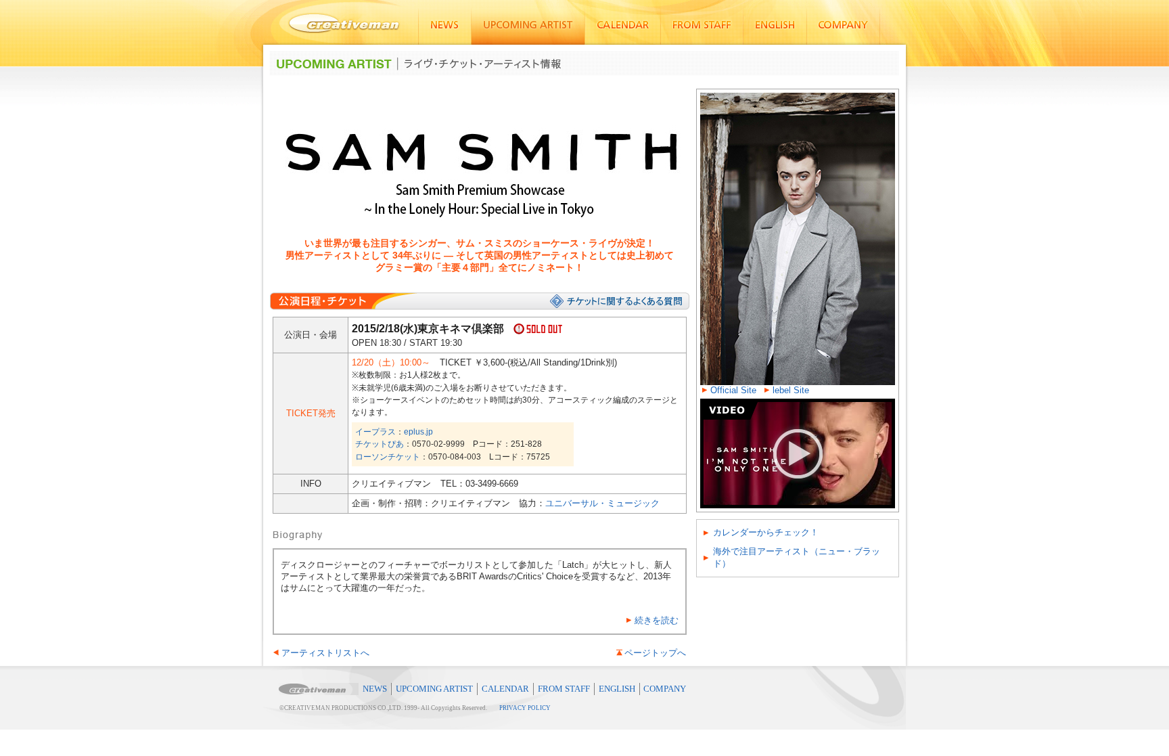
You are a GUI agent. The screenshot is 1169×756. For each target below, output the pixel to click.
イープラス (375, 432)
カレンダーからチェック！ (766, 532)
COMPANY (664, 689)
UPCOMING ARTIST (434, 689)
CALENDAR (505, 689)
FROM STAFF (564, 689)
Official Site (733, 390)
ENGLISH (617, 689)
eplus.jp (418, 432)
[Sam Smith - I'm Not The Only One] (797, 404)
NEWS (375, 689)
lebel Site (791, 390)
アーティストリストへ (325, 653)
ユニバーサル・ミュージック (602, 503)
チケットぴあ (379, 444)
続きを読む (657, 620)
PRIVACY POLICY (525, 708)
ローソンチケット (387, 457)
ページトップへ (655, 653)
